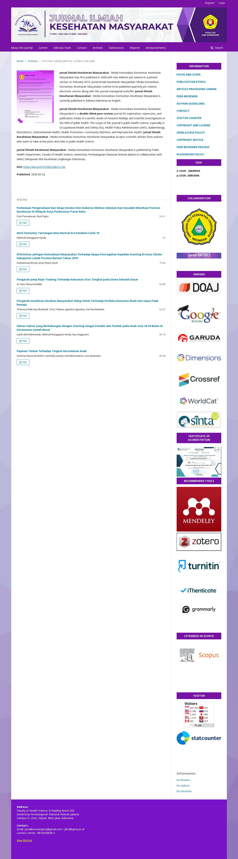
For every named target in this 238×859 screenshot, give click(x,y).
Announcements (156, 47)
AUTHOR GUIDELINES (191, 103)
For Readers (183, 780)
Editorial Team (62, 47)
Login (222, 2)
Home (20, 61)
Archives (98, 47)
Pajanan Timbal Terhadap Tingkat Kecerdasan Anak (52, 351)
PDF (24, 222)
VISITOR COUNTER (189, 118)
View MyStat (24, 840)
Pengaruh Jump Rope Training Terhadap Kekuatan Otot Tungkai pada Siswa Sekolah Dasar (77, 279)
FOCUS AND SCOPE (189, 74)
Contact (82, 47)
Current (43, 47)
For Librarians (184, 791)
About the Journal (22, 47)
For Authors (183, 785)
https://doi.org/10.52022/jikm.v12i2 (44, 167)
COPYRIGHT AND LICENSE (193, 125)
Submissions (116, 47)
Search (218, 47)
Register (135, 47)
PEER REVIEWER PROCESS (193, 147)
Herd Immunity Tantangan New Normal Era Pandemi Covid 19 (58, 233)
